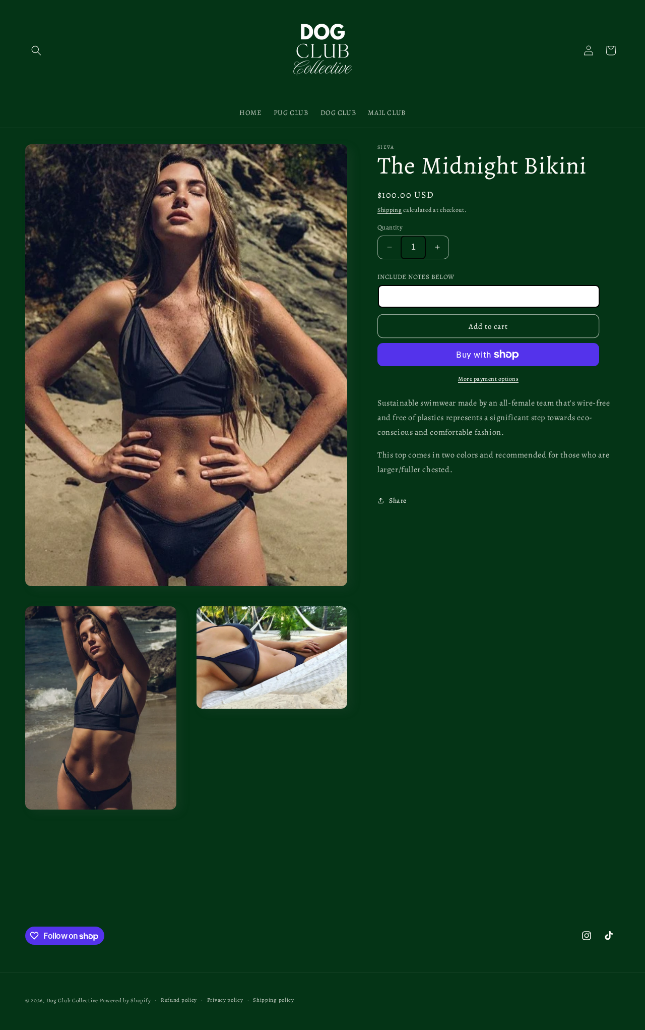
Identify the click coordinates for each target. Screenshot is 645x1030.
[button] (36, 50)
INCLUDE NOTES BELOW (416, 276)
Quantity (390, 227)
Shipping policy (273, 1000)
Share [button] (398, 500)
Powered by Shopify (125, 1000)
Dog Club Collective (72, 1000)
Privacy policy (225, 1000)
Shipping (389, 210)
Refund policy (179, 1000)
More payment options (488, 379)
